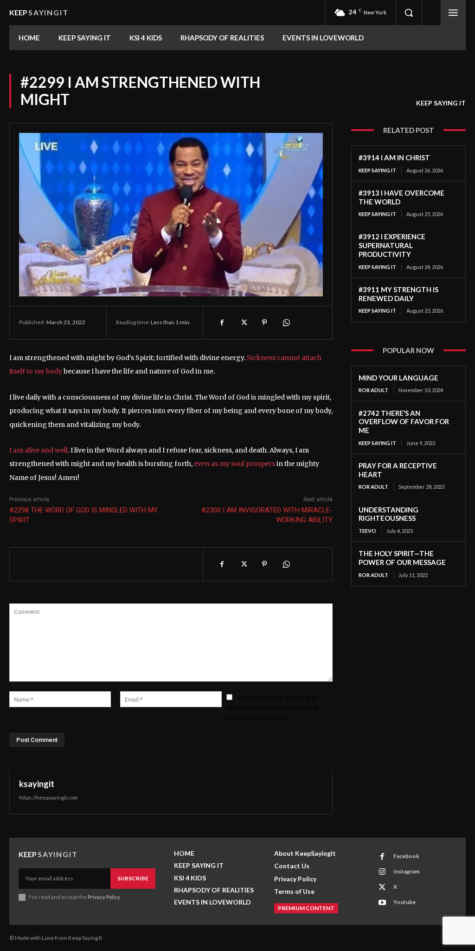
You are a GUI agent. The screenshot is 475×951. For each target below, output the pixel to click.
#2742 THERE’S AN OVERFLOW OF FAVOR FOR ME (404, 422)
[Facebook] (221, 322)
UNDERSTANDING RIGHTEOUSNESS (388, 514)
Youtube (404, 902)
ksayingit (36, 784)
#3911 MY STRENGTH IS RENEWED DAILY (398, 293)
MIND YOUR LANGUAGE (398, 378)
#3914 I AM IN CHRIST (394, 157)
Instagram (406, 871)
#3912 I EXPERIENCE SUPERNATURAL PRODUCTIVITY (392, 245)
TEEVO (367, 531)
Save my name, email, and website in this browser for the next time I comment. (272, 707)
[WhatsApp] (285, 322)
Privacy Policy (104, 897)
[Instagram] (382, 872)
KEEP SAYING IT (441, 103)
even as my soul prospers (234, 463)
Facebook (406, 856)
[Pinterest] (264, 322)
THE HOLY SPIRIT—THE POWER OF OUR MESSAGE (402, 557)
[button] (408, 12)
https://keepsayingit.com (48, 797)
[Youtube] (382, 902)
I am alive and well (38, 450)
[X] (243, 322)
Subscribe (132, 878)
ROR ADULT (373, 390)
